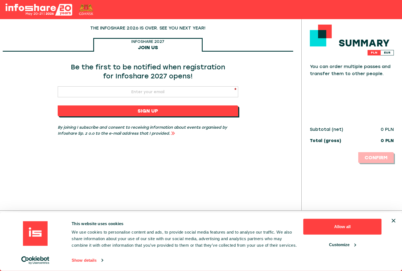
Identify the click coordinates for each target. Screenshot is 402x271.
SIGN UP (148, 111)
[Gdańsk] (86, 9)
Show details (84, 260)
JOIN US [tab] (147, 44)
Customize (339, 244)
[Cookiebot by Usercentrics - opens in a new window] (35, 260)
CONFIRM (376, 158)
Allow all (342, 226)
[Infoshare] (38, 10)
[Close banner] (393, 221)
